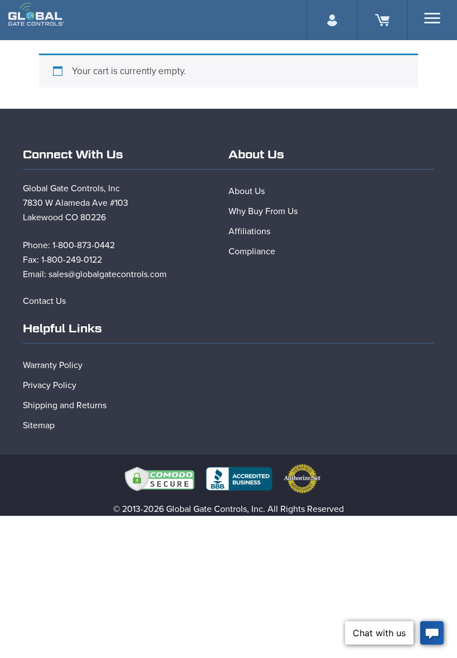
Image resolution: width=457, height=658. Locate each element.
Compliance (252, 251)
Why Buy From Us (263, 211)
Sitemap (39, 425)
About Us (247, 191)
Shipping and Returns (64, 405)
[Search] (432, 18)
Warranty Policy (52, 365)
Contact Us (44, 301)
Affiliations (249, 231)
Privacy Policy (49, 385)
